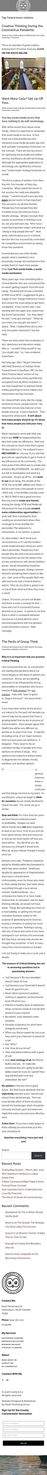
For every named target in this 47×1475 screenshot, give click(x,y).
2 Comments (15, 37)
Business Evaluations (13, 1341)
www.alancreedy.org (21, 378)
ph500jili (9, 1243)
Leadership (14, 649)
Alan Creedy (13, 35)
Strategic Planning (12, 1347)
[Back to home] (23, 5)
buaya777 (10, 1233)
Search (5, 1150)
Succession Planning (12, 1338)
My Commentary (10, 1366)
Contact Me (7, 1363)
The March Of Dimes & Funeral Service (22, 1197)
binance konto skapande (18, 1254)
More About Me (9, 1360)
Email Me (6, 1324)
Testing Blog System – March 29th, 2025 (23, 1169)
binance (9, 1222)
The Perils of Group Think (20, 641)
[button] (44, 5)
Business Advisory (11, 1344)
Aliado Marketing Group (17, 1404)
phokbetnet (11, 1212)
